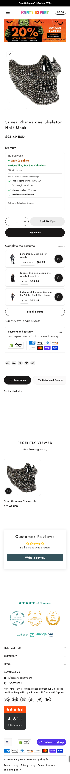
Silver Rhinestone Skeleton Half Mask (20, 501)
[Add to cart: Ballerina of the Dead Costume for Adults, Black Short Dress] (59, 297)
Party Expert (20, 759)
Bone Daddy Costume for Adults (33, 255)
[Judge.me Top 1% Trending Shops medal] (53, 618)
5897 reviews (15, 725)
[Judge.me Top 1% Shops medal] (35, 618)
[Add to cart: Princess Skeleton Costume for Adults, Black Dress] (59, 278)
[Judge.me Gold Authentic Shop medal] (17, 618)
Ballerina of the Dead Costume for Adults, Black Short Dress (36, 293)
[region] (35, 3)
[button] (60, 12)
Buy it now (35, 232)
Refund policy (11, 765)
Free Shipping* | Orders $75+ (35, 3)
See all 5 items (35, 311)
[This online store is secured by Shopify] (16, 345)
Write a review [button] (35, 557)
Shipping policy (12, 769)
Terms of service (46, 765)
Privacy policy (28, 765)
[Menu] (8, 12)
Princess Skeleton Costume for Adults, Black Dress (35, 274)
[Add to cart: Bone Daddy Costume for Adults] (59, 259)
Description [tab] (20, 380)
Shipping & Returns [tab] (52, 380)
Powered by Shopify (37, 759)
